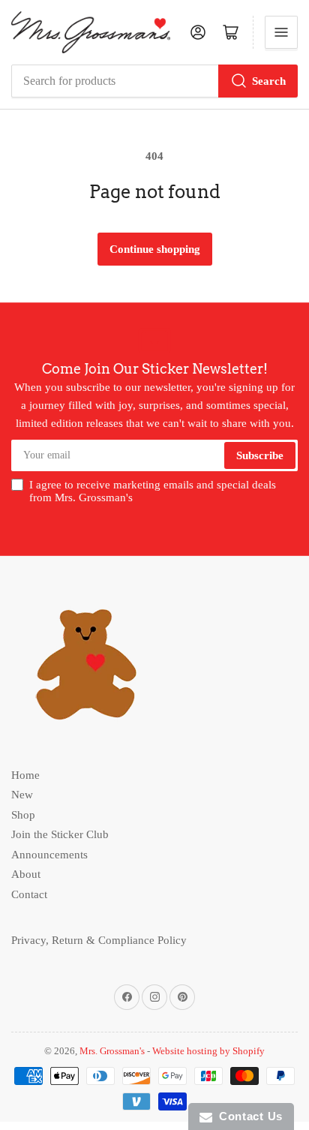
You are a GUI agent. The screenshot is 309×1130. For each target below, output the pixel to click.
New (22, 795)
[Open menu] (281, 32)
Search (269, 81)
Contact (29, 894)
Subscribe (260, 455)
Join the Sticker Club (60, 834)
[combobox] (154, 81)
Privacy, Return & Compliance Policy (99, 940)
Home (25, 775)
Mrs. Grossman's (112, 1050)
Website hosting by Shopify (208, 1050)
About (25, 874)
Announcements (49, 855)
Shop (23, 815)
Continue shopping (155, 249)
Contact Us (247, 1116)
